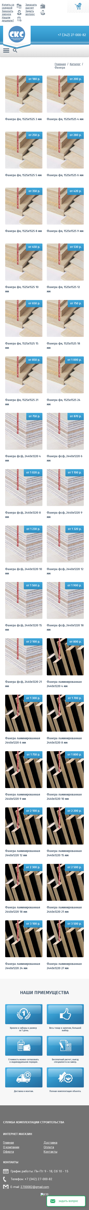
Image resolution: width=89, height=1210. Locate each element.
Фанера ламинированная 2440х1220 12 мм (22, 853)
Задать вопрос (30, 13)
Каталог (75, 64)
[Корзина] (78, 6)
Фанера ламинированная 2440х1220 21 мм (64, 909)
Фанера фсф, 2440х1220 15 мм (23, 627)
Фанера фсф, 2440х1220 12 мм (65, 571)
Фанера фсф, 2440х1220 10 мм (23, 571)
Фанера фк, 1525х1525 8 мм (23, 231)
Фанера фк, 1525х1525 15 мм (21, 346)
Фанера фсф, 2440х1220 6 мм (64, 458)
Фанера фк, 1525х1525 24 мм (63, 402)
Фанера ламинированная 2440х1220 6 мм (22, 740)
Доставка (50, 1142)
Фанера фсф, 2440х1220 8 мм (23, 515)
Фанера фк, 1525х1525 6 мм (65, 175)
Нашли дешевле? (8, 19)
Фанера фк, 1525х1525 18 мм (63, 346)
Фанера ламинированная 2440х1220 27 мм (64, 966)
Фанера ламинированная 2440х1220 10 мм (64, 797)
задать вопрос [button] (68, 1201)
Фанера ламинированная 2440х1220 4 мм (64, 684)
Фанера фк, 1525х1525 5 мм (23, 175)
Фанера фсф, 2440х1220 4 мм (23, 458)
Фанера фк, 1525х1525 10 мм (21, 289)
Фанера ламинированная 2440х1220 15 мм (64, 853)
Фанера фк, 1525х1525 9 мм (65, 231)
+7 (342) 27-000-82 (72, 35)
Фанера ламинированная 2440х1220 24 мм (22, 966)
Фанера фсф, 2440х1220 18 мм (65, 627)
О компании (11, 1147)
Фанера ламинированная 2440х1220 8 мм (64, 740)
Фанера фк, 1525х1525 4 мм (65, 119)
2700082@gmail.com (34, 1187)
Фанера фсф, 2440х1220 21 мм (23, 684)
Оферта (8, 1152)
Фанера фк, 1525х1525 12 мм (63, 289)
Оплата (49, 1147)
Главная (60, 64)
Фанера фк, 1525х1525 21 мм (21, 402)
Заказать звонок (7, 13)
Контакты (50, 1152)
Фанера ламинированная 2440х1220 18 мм (22, 909)
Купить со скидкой (8, 6)
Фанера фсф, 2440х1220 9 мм (64, 515)
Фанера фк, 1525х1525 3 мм (23, 119)
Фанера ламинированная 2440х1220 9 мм (22, 797)
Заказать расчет (31, 6)
